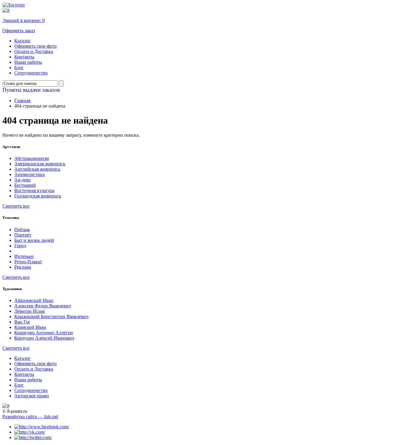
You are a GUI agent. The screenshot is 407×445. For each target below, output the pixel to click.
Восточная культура (34, 190)
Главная (22, 100)
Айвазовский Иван (33, 300)
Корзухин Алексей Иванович (44, 337)
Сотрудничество (31, 72)
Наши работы (28, 62)
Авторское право (31, 395)
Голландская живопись (37, 195)
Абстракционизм (31, 158)
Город (20, 245)
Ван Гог (22, 321)
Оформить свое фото (35, 46)
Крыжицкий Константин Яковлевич (51, 316)
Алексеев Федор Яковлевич (42, 305)
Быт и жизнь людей (34, 240)
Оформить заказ (18, 30)
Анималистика (29, 174)
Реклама (22, 267)
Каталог (22, 40)
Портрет (22, 234)
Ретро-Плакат (28, 261)
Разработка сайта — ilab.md (30, 416)
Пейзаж (22, 229)
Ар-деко (22, 179)
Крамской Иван (30, 327)
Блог (19, 67)
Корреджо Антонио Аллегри (43, 332)
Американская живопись (39, 163)
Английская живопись (37, 169)
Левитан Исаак (29, 311)
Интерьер (24, 256)
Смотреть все (15, 206)
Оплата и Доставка (33, 51)
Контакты (24, 56)
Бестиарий (25, 185)
